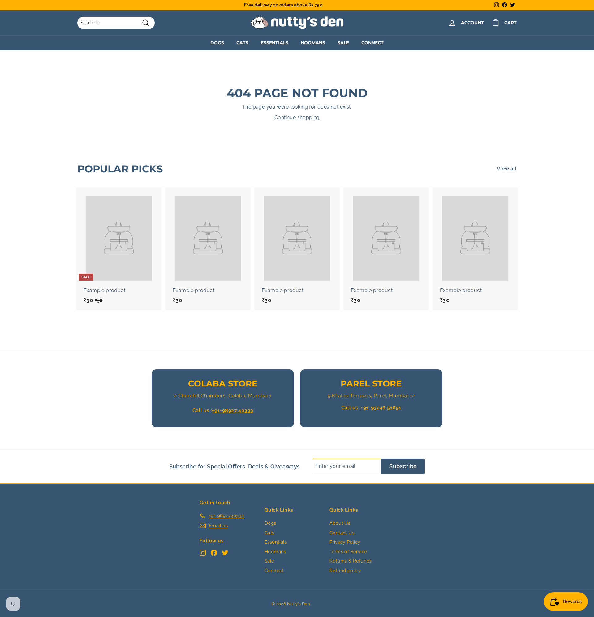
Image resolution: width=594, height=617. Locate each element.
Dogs (217, 42)
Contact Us (341, 533)
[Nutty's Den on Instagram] (203, 552)
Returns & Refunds (350, 561)
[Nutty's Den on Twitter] (225, 552)
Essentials (274, 42)
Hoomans (313, 42)
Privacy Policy (344, 542)
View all (507, 169)
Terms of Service (348, 551)
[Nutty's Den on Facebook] (214, 552)
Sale (343, 42)
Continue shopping (297, 117)
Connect (372, 42)
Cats (242, 42)
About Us (339, 523)
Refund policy (345, 570)
